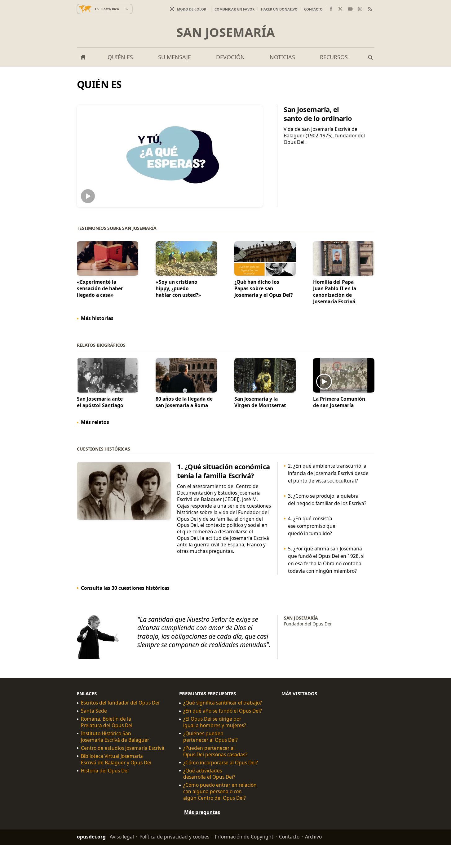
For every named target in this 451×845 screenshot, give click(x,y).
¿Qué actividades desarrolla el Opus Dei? (209, 774)
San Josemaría (225, 32)
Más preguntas (202, 812)
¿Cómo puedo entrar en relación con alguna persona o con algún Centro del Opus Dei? (220, 791)
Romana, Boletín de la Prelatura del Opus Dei (106, 722)
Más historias (97, 318)
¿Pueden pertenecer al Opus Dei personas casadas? (215, 751)
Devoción (230, 57)
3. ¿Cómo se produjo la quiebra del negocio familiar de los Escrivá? (327, 499)
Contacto (313, 9)
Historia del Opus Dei (105, 770)
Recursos (334, 57)
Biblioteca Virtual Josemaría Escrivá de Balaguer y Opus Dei (116, 759)
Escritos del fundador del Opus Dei (120, 703)
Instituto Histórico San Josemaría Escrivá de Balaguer (115, 736)
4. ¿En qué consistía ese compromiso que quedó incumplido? (311, 526)
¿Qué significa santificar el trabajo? (222, 703)
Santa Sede (94, 711)
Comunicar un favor (234, 9)
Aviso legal (122, 836)
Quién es (120, 57)
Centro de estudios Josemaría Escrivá (122, 748)
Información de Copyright (244, 836)
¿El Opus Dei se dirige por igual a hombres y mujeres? (214, 722)
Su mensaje (174, 57)
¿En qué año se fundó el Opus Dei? (222, 711)
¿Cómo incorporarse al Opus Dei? (220, 762)
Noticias (282, 57)
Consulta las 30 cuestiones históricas (125, 588)
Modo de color (191, 9)
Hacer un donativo (279, 9)
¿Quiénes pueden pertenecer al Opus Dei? (210, 736)
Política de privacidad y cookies (174, 836)
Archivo (313, 836)
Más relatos (95, 422)
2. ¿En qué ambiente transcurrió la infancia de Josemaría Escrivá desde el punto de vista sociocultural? (328, 473)
